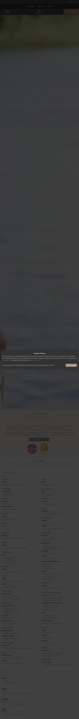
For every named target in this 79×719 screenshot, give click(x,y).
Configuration (6, 360)
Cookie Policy (36, 360)
